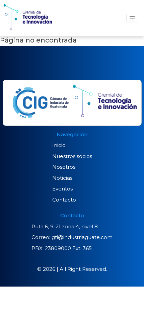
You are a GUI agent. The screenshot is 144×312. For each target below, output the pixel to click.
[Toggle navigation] (132, 18)
